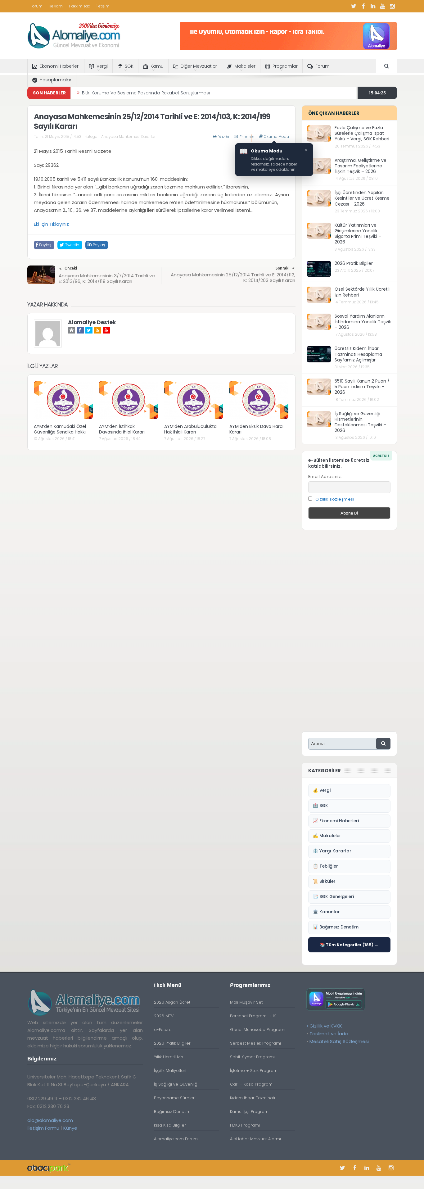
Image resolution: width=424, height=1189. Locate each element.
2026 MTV (164, 1016)
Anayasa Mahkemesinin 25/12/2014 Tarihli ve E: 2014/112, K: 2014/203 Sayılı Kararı (233, 277)
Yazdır (223, 136)
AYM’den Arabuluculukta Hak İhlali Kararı (190, 429)
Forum (36, 6)
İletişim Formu (43, 1128)
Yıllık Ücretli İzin (168, 1057)
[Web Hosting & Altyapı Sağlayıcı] (48, 1167)
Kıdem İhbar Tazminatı (252, 1098)
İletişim (103, 6)
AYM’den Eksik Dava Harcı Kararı (256, 429)
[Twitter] (354, 6)
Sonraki (282, 268)
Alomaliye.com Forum (176, 1139)
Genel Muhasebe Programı (257, 1029)
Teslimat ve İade (328, 1033)
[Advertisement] (349, 630)
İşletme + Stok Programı (254, 1070)
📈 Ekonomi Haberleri (336, 821)
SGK (129, 66)
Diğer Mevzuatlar (199, 66)
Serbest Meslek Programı (255, 1043)
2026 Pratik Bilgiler (354, 263)
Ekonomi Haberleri (59, 66)
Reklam (56, 6)
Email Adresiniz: (325, 476)
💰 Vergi (322, 790)
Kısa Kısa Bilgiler (170, 1125)
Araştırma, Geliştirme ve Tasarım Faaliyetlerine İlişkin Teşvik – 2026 (360, 166)
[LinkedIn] (373, 6)
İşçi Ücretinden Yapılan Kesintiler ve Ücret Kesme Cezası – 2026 (362, 198)
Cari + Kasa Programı (251, 1084)
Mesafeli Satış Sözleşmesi (339, 1041)
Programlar (285, 66)
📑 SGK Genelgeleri (333, 897)
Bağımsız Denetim (172, 1111)
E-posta (247, 136)
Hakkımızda (79, 6)
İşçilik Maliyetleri (170, 1070)
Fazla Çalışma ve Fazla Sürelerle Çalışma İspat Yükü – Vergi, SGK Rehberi (362, 133)
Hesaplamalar (55, 80)
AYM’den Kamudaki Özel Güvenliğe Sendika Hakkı (60, 429)
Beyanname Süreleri (175, 1098)
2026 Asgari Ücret (172, 1002)
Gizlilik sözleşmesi (334, 499)
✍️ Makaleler (327, 836)
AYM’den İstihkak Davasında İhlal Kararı (122, 429)
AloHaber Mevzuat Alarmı (255, 1139)
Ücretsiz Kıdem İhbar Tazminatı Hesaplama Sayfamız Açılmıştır (358, 354)
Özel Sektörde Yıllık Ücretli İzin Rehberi (362, 292)
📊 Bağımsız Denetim (336, 927)
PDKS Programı (245, 1125)
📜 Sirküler (324, 881)
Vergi (102, 66)
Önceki (71, 268)
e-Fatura (163, 1029)
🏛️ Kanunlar (326, 912)
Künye (70, 1128)
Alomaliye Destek (92, 322)
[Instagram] (392, 6)
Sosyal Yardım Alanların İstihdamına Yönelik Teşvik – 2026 (363, 321)
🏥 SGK (320, 806)
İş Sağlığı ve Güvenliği (176, 1084)
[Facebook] (363, 6)
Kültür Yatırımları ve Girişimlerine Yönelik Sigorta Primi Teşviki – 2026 (358, 233)
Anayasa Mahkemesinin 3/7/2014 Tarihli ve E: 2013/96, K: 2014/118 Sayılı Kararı (107, 278)
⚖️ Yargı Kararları (333, 851)
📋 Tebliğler (325, 866)
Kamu (157, 66)
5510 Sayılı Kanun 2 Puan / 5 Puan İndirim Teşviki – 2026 (362, 386)
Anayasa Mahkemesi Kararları (128, 136)
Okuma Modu (276, 136)
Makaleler (244, 66)
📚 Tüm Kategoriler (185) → (349, 945)
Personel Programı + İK (253, 1016)
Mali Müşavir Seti (247, 1002)
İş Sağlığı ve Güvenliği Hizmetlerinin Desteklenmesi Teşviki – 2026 (360, 422)
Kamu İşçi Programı (249, 1111)
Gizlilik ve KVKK (325, 1026)
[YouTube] (382, 6)
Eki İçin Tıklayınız (51, 224)
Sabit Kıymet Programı (252, 1057)
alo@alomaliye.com (50, 1120)
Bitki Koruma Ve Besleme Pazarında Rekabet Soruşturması (146, 93)
